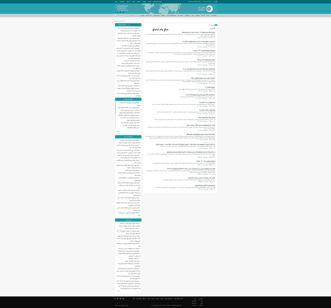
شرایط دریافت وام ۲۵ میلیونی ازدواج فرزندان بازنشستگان (200, 134)
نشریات (142, 15)
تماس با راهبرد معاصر (158, 1)
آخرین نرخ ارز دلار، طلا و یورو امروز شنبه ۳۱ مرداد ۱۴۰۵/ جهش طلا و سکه (128, 77)
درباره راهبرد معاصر (169, 299)
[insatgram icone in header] (115, 12)
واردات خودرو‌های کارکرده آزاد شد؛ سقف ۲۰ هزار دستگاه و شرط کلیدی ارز (128, 199)
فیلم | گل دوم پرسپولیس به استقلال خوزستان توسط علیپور (129, 179)
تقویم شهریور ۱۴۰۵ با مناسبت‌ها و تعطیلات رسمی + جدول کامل (128, 82)
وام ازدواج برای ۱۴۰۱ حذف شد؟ (207, 102)
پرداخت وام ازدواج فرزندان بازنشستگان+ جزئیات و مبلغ (201, 125)
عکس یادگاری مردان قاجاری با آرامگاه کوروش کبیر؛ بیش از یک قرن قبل (129, 255)
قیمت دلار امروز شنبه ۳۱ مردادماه (131, 61)
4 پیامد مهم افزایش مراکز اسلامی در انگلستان (128, 115)
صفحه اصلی (213, 15)
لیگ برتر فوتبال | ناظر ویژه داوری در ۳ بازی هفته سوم (128, 245)
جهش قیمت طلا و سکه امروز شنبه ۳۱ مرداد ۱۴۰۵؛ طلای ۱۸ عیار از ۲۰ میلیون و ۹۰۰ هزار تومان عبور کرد (128, 49)
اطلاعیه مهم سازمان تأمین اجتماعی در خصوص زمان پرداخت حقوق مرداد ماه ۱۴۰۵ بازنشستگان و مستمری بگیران (129, 192)
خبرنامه (149, 1)
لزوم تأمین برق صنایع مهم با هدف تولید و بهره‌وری (130, 104)
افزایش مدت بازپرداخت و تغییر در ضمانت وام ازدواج (201, 178)
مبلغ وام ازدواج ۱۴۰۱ (210, 87)
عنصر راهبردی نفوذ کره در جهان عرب (131, 125)
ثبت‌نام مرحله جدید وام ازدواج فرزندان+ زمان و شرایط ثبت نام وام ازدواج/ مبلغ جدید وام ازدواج (191, 152)
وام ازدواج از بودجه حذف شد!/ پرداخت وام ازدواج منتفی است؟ (199, 69)
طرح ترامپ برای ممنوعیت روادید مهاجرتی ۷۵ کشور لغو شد (129, 265)
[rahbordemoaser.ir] (206, 8)
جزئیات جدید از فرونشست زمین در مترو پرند (129, 249)
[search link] (115, 15)
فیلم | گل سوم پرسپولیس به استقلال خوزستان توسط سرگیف (129, 174)
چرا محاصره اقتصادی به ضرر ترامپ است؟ (129, 118)
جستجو (138, 1)
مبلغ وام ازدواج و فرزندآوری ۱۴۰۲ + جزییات (204, 51)
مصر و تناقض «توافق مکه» (133, 128)
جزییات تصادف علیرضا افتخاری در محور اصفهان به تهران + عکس (128, 161)
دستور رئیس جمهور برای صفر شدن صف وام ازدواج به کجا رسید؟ (198, 41)
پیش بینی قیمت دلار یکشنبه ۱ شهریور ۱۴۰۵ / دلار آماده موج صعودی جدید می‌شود (128, 232)
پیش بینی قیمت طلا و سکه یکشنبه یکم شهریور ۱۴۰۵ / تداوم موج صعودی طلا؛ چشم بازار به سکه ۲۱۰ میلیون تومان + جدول (128, 40)
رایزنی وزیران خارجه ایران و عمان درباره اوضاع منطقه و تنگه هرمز (129, 34)
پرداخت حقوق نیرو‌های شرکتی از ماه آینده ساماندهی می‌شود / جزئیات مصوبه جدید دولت (129, 141)
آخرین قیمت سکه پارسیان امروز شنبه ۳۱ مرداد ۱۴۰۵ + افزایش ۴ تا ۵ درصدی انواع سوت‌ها (129, 29)
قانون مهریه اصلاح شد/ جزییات (132, 261)
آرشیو (134, 1)
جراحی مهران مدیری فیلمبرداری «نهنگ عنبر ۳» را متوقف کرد (128, 94)
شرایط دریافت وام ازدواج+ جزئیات (206, 117)
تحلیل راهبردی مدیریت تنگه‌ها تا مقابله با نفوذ (128, 108)
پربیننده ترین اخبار (135, 25)
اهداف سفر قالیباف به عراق (133, 120)
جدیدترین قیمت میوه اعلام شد (132, 170)
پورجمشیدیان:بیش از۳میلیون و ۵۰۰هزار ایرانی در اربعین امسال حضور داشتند (128, 72)
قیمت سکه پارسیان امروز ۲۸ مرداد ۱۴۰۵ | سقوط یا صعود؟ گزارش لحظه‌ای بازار (128, 204)
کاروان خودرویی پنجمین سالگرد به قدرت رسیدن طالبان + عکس (128, 209)
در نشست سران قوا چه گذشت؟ (132, 228)
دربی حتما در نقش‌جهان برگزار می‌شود (130, 63)
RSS (116, 1)
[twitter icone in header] (117, 12)
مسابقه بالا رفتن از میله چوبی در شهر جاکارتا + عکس (129, 214)
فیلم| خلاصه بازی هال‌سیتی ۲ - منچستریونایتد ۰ (128, 251)
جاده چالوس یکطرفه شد (133, 259)
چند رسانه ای (149, 15)
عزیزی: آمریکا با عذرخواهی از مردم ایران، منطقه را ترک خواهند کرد (116, 21)
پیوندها (144, 1)
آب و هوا (128, 1)
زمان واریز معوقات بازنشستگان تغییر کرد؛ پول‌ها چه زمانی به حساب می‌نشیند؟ (128, 89)
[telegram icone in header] (123, 12)
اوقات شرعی (122, 1)
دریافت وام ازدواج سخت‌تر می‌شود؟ (206, 60)
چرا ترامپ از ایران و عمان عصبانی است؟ (130, 110)
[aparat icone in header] (120, 12)
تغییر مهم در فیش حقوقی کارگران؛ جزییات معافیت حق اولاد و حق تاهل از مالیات (128, 166)
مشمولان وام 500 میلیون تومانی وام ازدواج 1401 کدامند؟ (200, 95)
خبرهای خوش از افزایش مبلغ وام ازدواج (205, 185)
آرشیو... (118, 131)
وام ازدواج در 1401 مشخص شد (207, 110)
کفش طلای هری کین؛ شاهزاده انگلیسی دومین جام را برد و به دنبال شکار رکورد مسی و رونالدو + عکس (129, 185)
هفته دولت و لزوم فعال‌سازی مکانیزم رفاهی (129, 113)
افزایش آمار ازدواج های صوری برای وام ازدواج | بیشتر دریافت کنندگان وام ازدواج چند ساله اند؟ (191, 169)
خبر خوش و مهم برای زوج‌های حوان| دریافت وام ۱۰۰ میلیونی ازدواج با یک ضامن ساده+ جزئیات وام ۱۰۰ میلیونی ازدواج (185, 144)
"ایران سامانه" (118, 305)
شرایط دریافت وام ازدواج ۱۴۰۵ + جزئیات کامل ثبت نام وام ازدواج (198, 32)
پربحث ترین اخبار (122, 25)
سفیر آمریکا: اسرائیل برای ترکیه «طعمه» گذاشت (128, 86)
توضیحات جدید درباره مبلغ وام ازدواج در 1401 (203, 78)
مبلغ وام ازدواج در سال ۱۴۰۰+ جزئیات (205, 161)
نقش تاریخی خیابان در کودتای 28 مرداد (130, 123)
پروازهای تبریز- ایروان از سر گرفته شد (130, 46)
